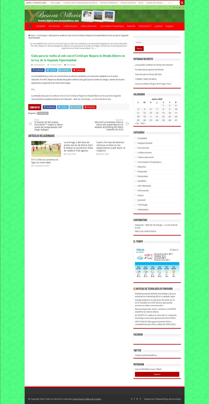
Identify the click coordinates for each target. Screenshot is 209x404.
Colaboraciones (70, 26)
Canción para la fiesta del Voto (148, 74)
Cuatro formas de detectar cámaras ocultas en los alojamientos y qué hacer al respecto (110, 146)
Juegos (141, 195)
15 (163, 113)
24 (176, 116)
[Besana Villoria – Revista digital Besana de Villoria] (105, 14)
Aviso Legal (55, 3)
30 (170, 120)
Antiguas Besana (145, 143)
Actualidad (40, 26)
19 (144, 116)
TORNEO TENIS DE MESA (146, 79)
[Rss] (174, 7)
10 (176, 109)
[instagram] (183, 7)
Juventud (158, 26)
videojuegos (143, 209)
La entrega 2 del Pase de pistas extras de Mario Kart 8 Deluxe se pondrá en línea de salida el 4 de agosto (78, 146)
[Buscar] (182, 2)
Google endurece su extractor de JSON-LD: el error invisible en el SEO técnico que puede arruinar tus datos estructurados (155, 303)
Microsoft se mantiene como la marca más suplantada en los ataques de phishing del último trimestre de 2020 (109, 125)
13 (151, 113)
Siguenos (157, 374)
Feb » (143, 123)
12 (144, 113)
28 (157, 120)
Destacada (142, 171)
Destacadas (143, 176)
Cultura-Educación (89, 26)
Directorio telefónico (109, 3)
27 (151, 120)
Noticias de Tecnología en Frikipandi (154, 289)
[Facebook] (177, 7)
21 (157, 116)
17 (176, 113)
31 (176, 120)
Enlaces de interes (128, 3)
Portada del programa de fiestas (149, 69)
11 (138, 113)
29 (163, 120)
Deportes (131, 26)
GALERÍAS (142, 181)
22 (163, 116)
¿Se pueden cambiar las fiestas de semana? (154, 65)
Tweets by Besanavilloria (146, 355)
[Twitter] (180, 7)
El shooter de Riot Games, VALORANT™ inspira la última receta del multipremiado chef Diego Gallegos (48, 125)
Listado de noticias (154, 3)
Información (144, 26)
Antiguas (169, 26)
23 (170, 116)
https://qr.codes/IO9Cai (145, 231)
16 (170, 113)
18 (138, 116)
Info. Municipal (144, 186)
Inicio (141, 3)
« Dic (137, 123)
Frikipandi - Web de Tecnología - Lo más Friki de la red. (87, 99)
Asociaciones (54, 26)
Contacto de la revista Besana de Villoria (80, 3)
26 (144, 120)
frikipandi (43, 113)
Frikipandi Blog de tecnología (168, 399)
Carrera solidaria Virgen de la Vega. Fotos (153, 84)
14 (157, 113)
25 (138, 120)
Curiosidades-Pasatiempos (112, 26)
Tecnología (42, 35)
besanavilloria (39, 65)
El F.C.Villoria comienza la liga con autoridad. (44, 161)
